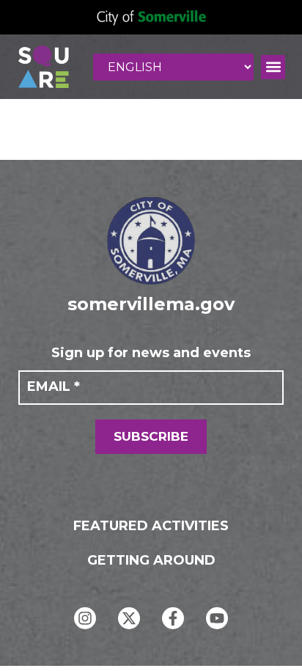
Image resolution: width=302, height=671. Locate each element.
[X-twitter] (129, 618)
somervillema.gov (151, 304)
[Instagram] (85, 618)
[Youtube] (217, 618)
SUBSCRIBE (151, 436)
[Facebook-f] (173, 618)
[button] (273, 67)
